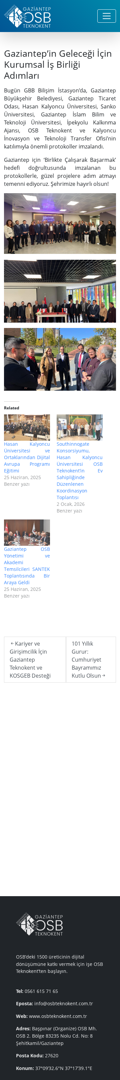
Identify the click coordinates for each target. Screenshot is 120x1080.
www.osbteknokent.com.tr (58, 1016)
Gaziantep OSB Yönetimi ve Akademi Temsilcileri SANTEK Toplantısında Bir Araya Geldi (27, 566)
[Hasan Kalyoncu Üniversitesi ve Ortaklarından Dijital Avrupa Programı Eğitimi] (27, 427)
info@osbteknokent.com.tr (63, 1003)
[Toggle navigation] (106, 16)
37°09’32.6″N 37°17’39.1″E (63, 1068)
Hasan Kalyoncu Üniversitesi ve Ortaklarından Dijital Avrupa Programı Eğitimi (27, 457)
